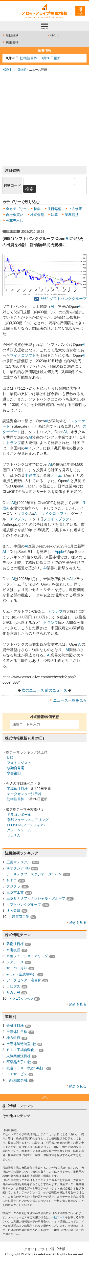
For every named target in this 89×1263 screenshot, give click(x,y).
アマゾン (17, 519)
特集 (37, 209)
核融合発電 (15, 768)
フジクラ (13, 886)
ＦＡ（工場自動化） (22, 1050)
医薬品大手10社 (18, 1062)
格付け (55, 35)
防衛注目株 (15, 799)
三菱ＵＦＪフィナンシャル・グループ (35, 898)
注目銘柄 (12, 35)
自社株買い (14, 215)
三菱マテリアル (18, 862)
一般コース (58, 1217)
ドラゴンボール (19, 815)
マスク (22, 514)
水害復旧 (14, 773)
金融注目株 (15, 1026)
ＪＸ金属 (13, 910)
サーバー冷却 (16, 968)
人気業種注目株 (18, 1056)
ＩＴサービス (16, 1074)
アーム (56, 475)
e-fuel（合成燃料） (21, 974)
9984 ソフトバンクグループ (63, 299)
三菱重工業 (15, 892)
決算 (54, 215)
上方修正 (75, 209)
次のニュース (33, 690)
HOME (6, 69)
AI (67, 238)
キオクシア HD (18, 868)
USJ (10, 757)
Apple (59, 552)
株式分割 (37, 215)
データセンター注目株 (24, 794)
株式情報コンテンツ (18, 1106)
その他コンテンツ (16, 1116)
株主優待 (12, 42)
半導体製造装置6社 (21, 1044)
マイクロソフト (23, 356)
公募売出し (14, 221)
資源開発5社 (18, 1080)
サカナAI (14, 835)
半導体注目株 (17, 789)
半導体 (30, 475)
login (80, 13)
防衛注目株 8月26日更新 (40, 58)
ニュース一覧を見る (70, 700)
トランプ (13, 443)
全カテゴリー (16, 209)
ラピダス (13, 986)
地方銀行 (13, 1038)
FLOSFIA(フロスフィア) (26, 825)
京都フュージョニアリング (27, 820)
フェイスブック (56, 519)
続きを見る (78, 923)
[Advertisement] (44, 118)
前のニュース (56, 690)
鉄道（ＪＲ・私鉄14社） (25, 1068)
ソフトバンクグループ (23, 904)
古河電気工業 (18, 917)
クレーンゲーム (19, 830)
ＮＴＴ (11, 880)
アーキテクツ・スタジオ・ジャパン (34, 874)
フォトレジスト (19, 763)
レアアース (15, 962)
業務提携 (72, 215)
